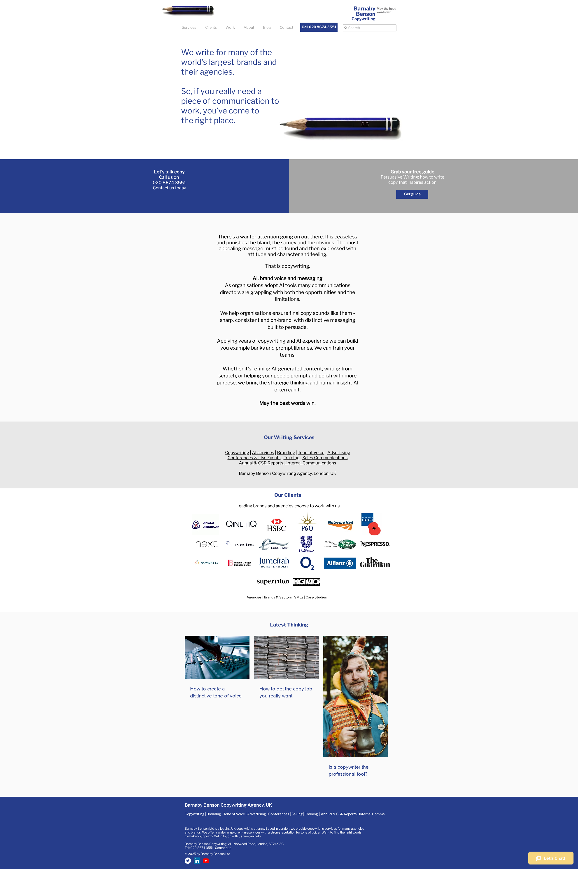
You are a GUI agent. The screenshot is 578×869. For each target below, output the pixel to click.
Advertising (338, 452)
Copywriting (237, 452)
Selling (297, 814)
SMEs (299, 597)
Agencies (254, 597)
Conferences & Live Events (254, 457)
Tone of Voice (311, 452)
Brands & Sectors (278, 597)
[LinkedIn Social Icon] (197, 860)
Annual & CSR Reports (261, 463)
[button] (190, 27)
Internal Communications (311, 463)
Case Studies (316, 597)
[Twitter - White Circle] (188, 860)
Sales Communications (325, 457)
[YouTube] (206, 860)
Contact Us (223, 848)
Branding (286, 452)
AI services (263, 452)
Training (291, 457)
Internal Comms (372, 814)
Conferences (278, 814)
